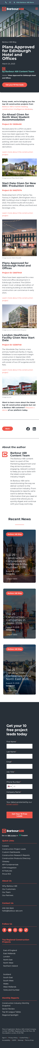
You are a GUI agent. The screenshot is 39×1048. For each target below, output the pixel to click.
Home (4, 75)
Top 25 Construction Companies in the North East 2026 (18, 674)
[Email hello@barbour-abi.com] (10, 2)
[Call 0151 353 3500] (6, 2)
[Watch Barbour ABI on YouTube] (10, 930)
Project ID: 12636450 (12, 124)
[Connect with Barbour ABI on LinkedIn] (20, 930)
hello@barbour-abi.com (12, 911)
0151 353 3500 (8, 908)
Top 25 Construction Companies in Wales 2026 (16, 618)
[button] (28, 428)
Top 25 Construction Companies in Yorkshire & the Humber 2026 (16, 561)
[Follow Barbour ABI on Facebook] (4, 930)
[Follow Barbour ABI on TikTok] (26, 930)
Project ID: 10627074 (12, 190)
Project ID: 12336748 (11, 345)
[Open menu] (36, 8)
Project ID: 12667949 (12, 273)
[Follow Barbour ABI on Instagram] (15, 930)
